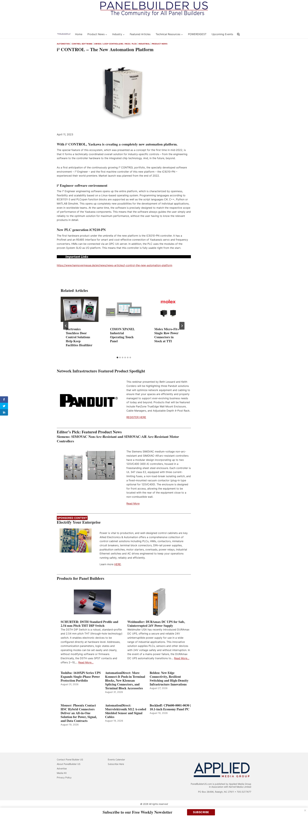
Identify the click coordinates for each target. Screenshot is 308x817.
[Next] (181, 326)
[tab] (117, 357)
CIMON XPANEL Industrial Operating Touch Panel (122, 335)
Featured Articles (140, 34)
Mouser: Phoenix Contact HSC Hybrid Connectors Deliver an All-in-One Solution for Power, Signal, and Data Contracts (79, 713)
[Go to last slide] (65, 326)
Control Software (82, 44)
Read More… (86, 662)
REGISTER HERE (136, 417)
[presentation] (79, 309)
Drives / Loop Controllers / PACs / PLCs (115, 44)
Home (78, 34)
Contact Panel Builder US (70, 759)
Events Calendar (116, 759)
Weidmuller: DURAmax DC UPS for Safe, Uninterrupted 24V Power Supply (156, 624)
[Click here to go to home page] (64, 34)
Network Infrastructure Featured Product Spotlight (101, 371)
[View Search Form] (238, 34)
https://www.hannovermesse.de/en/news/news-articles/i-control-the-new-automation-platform (114, 265)
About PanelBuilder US (68, 764)
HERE (117, 564)
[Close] (305, 810)
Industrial (144, 44)
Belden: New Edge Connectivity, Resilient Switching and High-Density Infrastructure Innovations (169, 678)
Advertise (62, 768)
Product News (159, 44)
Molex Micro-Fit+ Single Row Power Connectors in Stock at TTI (166, 335)
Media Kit (62, 773)
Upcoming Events (222, 34)
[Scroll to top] (302, 808)
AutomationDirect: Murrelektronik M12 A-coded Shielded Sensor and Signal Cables (125, 711)
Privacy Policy (64, 777)
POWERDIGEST (197, 34)
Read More (133, 503)
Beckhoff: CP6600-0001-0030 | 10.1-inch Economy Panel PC (170, 707)
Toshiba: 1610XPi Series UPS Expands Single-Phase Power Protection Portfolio (81, 676)
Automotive (63, 44)
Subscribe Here (116, 764)
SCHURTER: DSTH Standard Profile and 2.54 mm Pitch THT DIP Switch (89, 624)
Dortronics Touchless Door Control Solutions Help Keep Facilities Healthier (79, 337)
